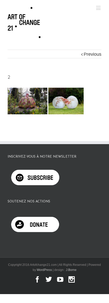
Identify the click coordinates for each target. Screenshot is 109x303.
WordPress (44, 270)
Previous (92, 54)
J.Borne (71, 270)
